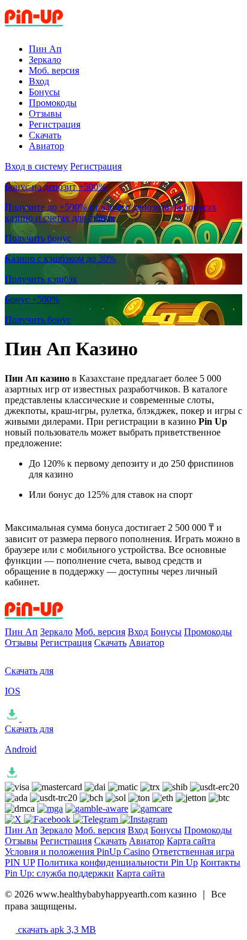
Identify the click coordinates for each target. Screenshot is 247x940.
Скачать (45, 135)
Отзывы (45, 113)
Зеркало (45, 60)
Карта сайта (191, 841)
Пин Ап (45, 49)
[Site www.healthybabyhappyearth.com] (54, 28)
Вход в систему (36, 166)
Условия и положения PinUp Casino (77, 852)
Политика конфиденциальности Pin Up (117, 862)
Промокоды (53, 103)
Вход (39, 81)
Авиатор (46, 146)
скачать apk (56, 929)
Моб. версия (54, 70)
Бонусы (44, 92)
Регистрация (54, 124)
